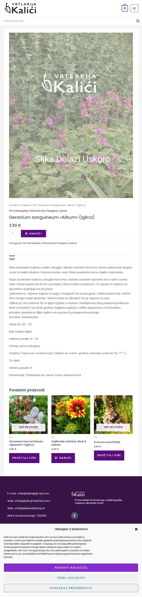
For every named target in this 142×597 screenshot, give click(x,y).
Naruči (36, 233)
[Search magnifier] (138, 21)
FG (34, 205)
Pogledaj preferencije (71, 588)
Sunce (63, 211)
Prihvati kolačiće (71, 568)
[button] (136, 529)
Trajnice (26, 205)
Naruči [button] (65, 458)
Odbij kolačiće (71, 578)
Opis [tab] (12, 259)
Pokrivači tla (37, 211)
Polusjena (52, 211)
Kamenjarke (21, 211)
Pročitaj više (24, 458)
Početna (14, 205)
